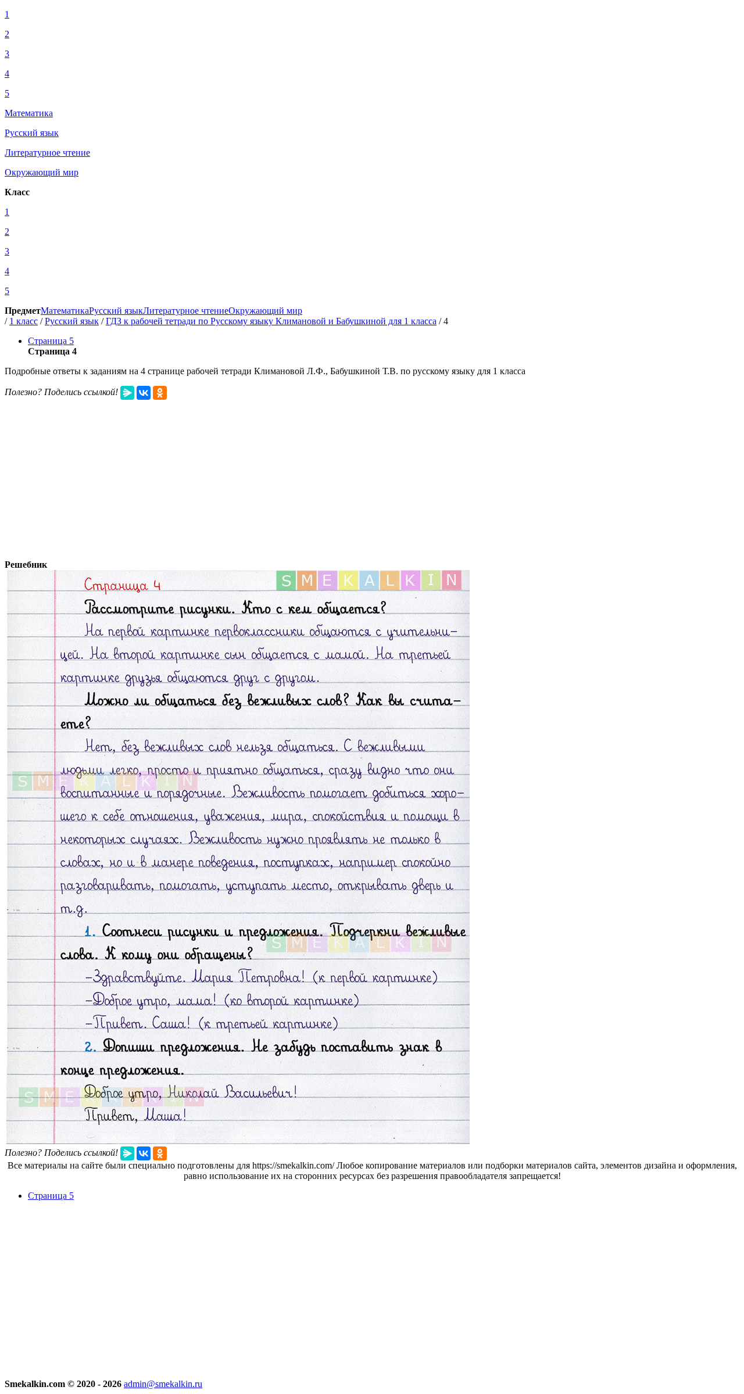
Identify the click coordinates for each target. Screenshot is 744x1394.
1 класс (23, 321)
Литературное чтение (185, 311)
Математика (65, 311)
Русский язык (116, 311)
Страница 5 (51, 341)
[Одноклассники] (160, 393)
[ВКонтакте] (144, 393)
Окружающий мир (265, 311)
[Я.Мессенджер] (127, 393)
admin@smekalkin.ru (163, 1384)
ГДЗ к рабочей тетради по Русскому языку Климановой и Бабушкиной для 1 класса (271, 321)
